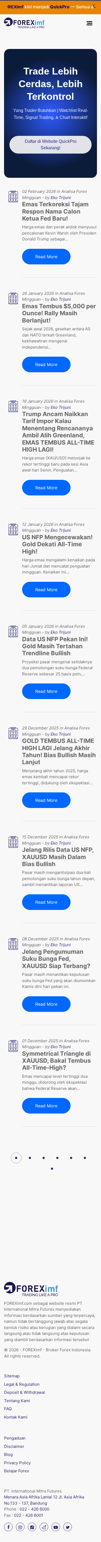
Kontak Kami (15, 1417)
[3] (43, 1158)
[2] (30, 1158)
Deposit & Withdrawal (24, 1392)
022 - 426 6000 (34, 1509)
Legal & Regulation (22, 1384)
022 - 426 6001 (28, 1515)
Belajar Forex (16, 1470)
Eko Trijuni (61, 197)
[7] (52, 1168)
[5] (71, 1158)
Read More (46, 256)
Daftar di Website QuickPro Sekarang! (50, 144)
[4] (57, 1158)
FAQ (8, 1408)
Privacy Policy (17, 1462)
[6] (84, 1158)
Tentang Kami (17, 1400)
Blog (8, 1454)
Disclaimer (14, 1446)
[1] (16, 1158)
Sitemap (12, 1375)
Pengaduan (15, 1438)
